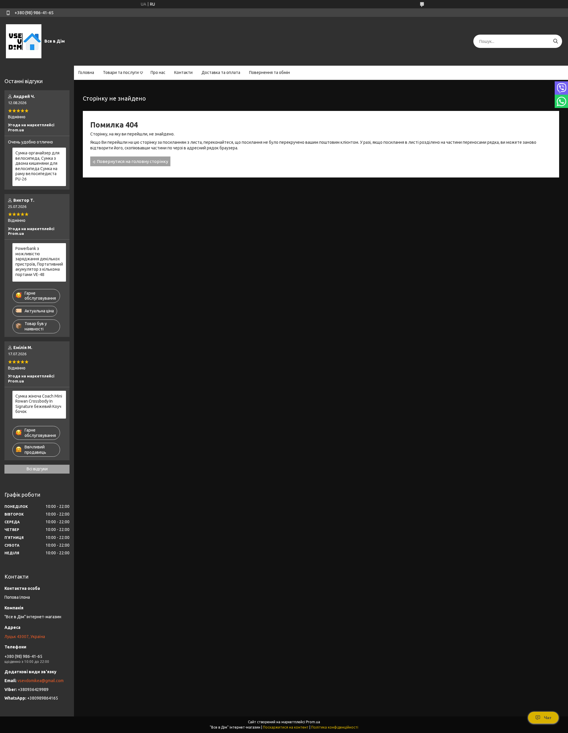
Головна (86, 72)
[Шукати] (555, 41)
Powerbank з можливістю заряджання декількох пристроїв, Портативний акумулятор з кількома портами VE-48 (39, 261)
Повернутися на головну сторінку (132, 161)
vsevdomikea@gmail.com (40, 680)
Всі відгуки (37, 468)
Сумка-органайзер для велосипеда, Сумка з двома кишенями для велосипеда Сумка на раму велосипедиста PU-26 (37, 166)
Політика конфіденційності (334, 727)
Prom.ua (313, 722)
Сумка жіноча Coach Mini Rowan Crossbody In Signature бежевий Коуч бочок (38, 404)
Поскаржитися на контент (286, 727)
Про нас (158, 72)
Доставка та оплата (220, 72)
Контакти (183, 72)
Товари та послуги (121, 72)
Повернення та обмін (269, 72)
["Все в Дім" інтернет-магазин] (23, 41)
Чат (547, 717)
